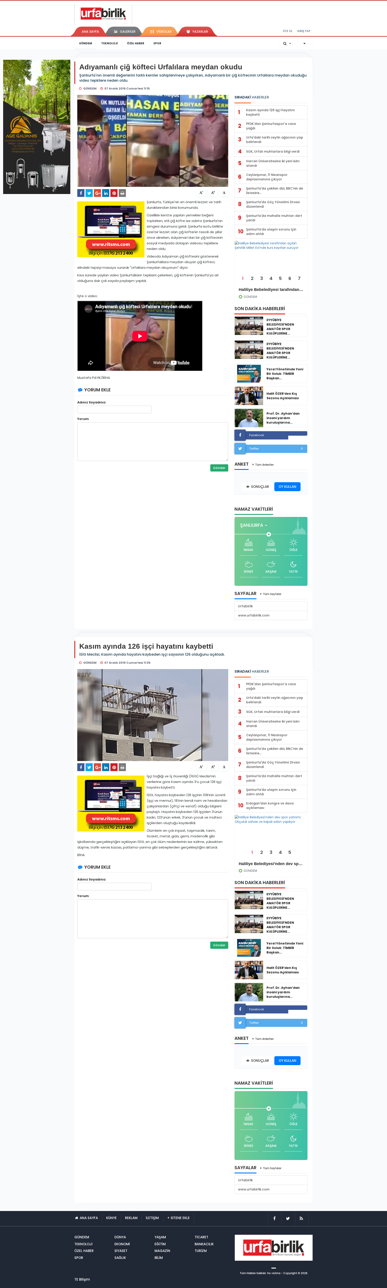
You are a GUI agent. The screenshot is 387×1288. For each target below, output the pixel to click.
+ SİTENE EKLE (178, 1217)
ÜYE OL (287, 31)
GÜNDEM (85, 43)
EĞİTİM (160, 1244)
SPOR (157, 43)
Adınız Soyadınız (91, 402)
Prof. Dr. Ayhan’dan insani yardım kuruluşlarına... (283, 418)
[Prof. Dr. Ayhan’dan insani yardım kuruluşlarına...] (249, 418)
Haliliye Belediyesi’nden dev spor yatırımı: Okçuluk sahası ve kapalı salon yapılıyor (271, 864)
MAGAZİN (162, 1250)
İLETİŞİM (152, 1217)
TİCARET (201, 1237)
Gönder (219, 468)
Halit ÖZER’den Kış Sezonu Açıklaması (283, 395)
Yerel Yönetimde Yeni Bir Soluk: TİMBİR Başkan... (285, 373)
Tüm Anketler (264, 465)
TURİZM (201, 1250)
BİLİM (159, 1257)
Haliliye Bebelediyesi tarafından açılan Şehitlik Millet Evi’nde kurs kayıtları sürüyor (271, 289)
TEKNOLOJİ (109, 43)
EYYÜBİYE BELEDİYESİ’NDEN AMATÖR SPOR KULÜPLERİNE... (280, 327)
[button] (255, 525)
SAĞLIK (120, 1257)
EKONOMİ (122, 1244)
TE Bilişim (82, 1279)
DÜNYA (120, 1237)
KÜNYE (111, 1217)
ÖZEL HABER (135, 43)
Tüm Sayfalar (272, 594)
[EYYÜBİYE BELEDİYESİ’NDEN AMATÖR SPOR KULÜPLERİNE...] (249, 326)
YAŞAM (160, 1237)
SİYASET (120, 1250)
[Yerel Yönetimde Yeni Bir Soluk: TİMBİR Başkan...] (249, 374)
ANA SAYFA (90, 31)
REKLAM (131, 1217)
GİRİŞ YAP (303, 31)
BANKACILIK (204, 1244)
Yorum (83, 419)
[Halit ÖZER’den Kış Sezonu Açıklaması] (249, 396)
